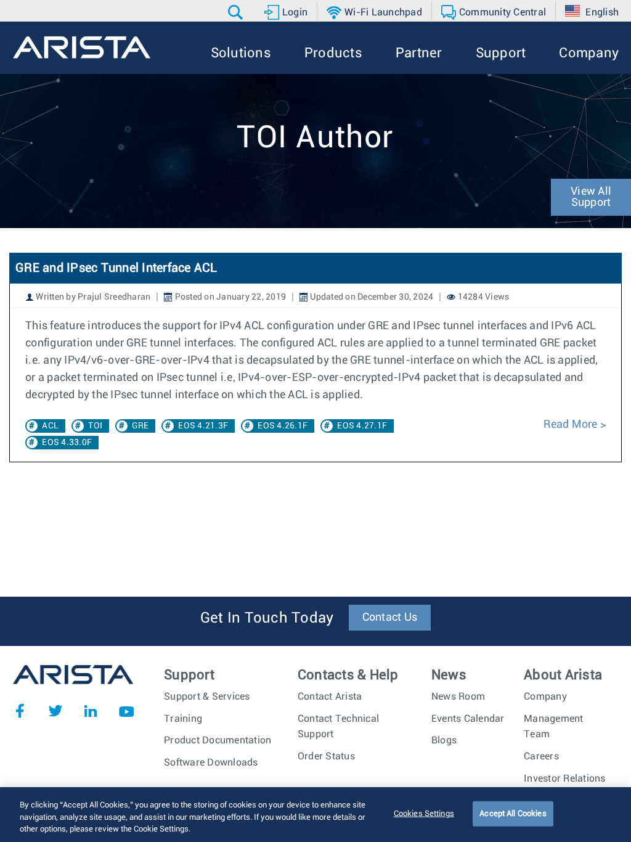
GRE (140, 426)
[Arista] (81, 47)
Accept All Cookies (512, 813)
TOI (95, 426)
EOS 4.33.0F (67, 442)
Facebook (19, 710)
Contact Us (390, 617)
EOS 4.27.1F (362, 426)
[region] (315, 814)
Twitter (55, 710)
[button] (237, 12)
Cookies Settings (424, 813)
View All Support (591, 197)
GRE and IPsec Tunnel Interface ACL (116, 268)
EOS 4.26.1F (282, 426)
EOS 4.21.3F (203, 426)
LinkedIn (90, 710)
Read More (570, 424)
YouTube (126, 710)
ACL (50, 426)
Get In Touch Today (267, 618)
